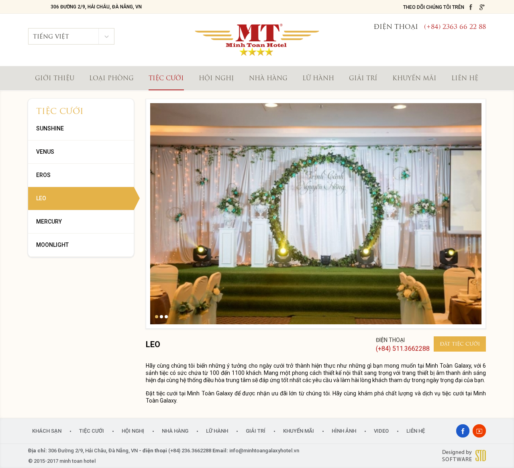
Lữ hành (318, 79)
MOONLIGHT (52, 245)
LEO (41, 198)
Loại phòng (111, 79)
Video (381, 431)
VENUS (45, 152)
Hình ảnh (344, 431)
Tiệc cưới (166, 79)
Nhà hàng (268, 79)
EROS (43, 175)
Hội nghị (216, 79)
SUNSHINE (50, 128)
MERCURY (49, 221)
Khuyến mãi (414, 79)
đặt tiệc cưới (460, 344)
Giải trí (363, 79)
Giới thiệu (54, 79)
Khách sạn (46, 431)
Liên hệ (464, 79)
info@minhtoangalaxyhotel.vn (264, 451)
